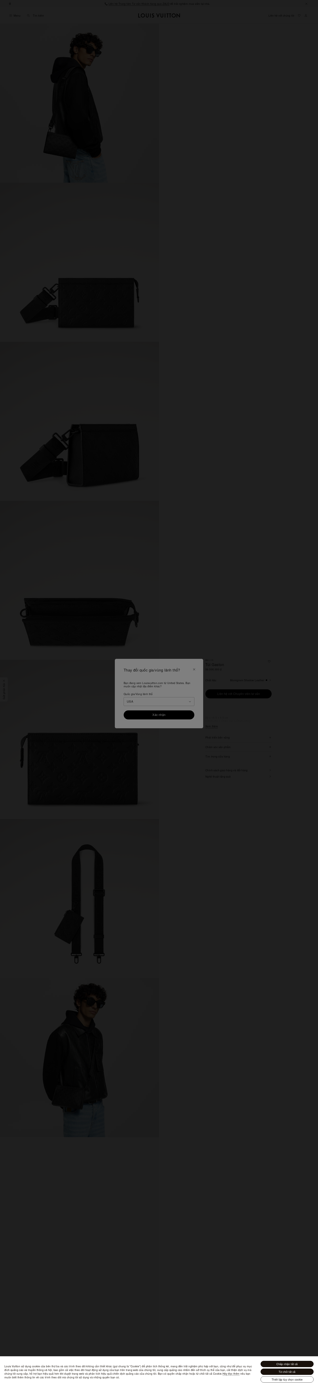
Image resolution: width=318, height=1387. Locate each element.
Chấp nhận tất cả (287, 1364)
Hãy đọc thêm (231, 1373)
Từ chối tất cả (287, 1372)
